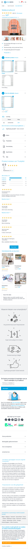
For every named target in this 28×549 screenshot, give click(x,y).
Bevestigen (5, 388)
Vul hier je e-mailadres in (8, 383)
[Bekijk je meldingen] (24, 2)
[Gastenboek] (7, 278)
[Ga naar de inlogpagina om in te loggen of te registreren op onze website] (22, 2)
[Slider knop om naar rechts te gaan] (24, 38)
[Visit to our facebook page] (5, 419)
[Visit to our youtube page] (15, 419)
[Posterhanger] (20, 259)
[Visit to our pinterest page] (12, 419)
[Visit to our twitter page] (9, 419)
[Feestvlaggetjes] (7, 259)
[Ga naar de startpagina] (8, 2)
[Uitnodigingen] (20, 278)
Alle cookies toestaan (7, 542)
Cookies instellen (6, 546)
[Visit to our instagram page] (18, 419)
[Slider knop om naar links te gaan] (4, 38)
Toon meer (13, 247)
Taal (4, 169)
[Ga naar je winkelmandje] (26, 2)
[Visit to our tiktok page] (22, 419)
